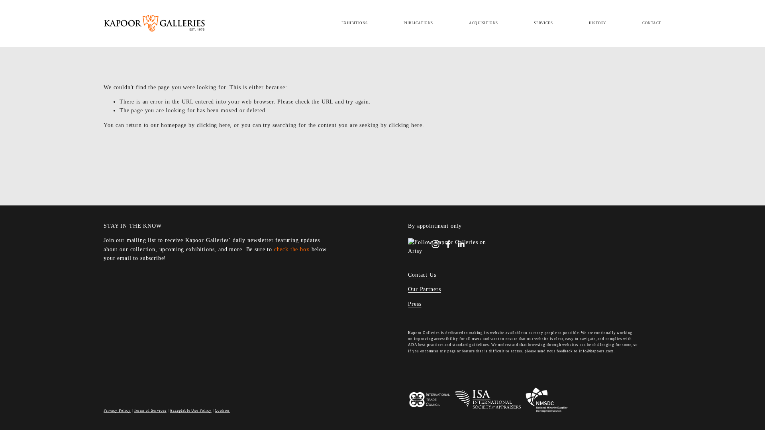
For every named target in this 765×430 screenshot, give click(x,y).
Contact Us (422, 275)
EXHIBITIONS (354, 23)
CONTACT (651, 23)
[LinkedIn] (461, 244)
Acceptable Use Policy (191, 410)
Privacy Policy (117, 410)
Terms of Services (150, 410)
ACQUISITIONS (483, 23)
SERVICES (543, 23)
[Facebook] (448, 244)
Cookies (222, 410)
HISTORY (597, 23)
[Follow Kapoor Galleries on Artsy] (452, 251)
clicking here (213, 125)
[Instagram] (435, 244)
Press (414, 304)
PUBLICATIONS (418, 23)
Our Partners (424, 289)
